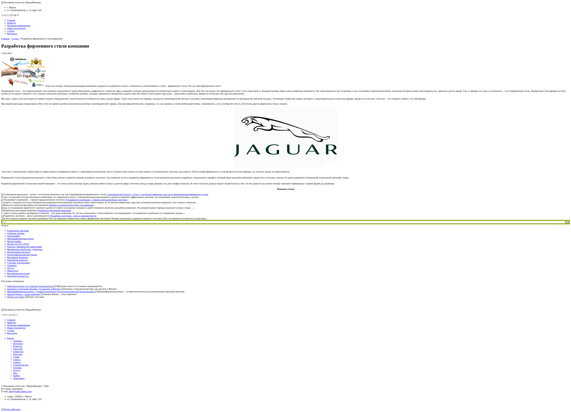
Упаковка (12, 265)
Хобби (16, 375)
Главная (11, 20)
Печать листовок (15, 297)
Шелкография (14, 241)
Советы (17, 362)
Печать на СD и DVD (18, 244)
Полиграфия (13, 236)
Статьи (10, 31)
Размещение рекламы (18, 230)
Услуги (10, 268)
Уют (15, 373)
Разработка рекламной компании (54, 210)
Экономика (19, 378)
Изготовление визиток (18, 252)
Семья (16, 357)
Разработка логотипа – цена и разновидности (73, 216)
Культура (17, 346)
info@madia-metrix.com (20, 391)
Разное (10, 338)
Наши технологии (16, 28)
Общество (18, 351)
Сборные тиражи (16, 233)
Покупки (17, 354)
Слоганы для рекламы (18, 262)
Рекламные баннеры (17, 257)
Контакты (12, 33)
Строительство (20, 365)
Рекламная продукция (18, 273)
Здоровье (17, 341)
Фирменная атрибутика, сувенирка (25, 249)
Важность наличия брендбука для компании (71, 205)
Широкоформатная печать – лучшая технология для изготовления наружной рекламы (50, 291)
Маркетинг (12, 271)
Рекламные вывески (17, 260)
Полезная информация (18, 25)
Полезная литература (18, 276)
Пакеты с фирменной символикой (24, 246)
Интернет (18, 343)
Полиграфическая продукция (22, 254)
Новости (11, 23)
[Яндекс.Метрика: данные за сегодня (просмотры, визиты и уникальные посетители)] (11, 409)
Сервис (17, 359)
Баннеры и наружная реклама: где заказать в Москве (33, 289)
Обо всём (18, 349)
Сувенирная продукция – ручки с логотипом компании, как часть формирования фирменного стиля (157, 194)
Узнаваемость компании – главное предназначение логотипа (96, 199)
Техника (17, 367)
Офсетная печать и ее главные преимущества (30, 286)
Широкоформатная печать (20, 238)
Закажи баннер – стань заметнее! (23, 294)
